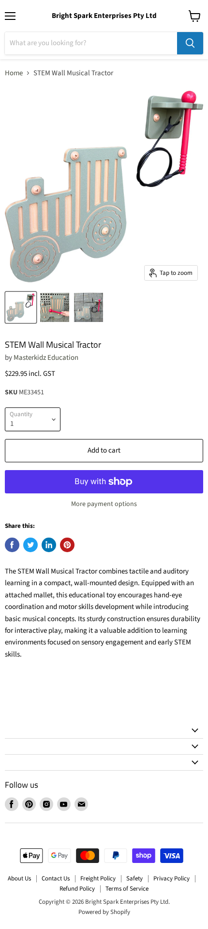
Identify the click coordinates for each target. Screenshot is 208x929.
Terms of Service (127, 888)
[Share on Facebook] (12, 545)
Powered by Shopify (104, 912)
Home (14, 73)
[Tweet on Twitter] (30, 545)
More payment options (104, 504)
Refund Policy (77, 888)
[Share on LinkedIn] (49, 545)
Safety (134, 878)
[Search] (190, 43)
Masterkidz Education (46, 358)
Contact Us (56, 878)
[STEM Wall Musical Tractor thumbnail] (20, 307)
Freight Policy (98, 878)
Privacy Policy (171, 878)
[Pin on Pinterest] (67, 545)
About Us (19, 878)
